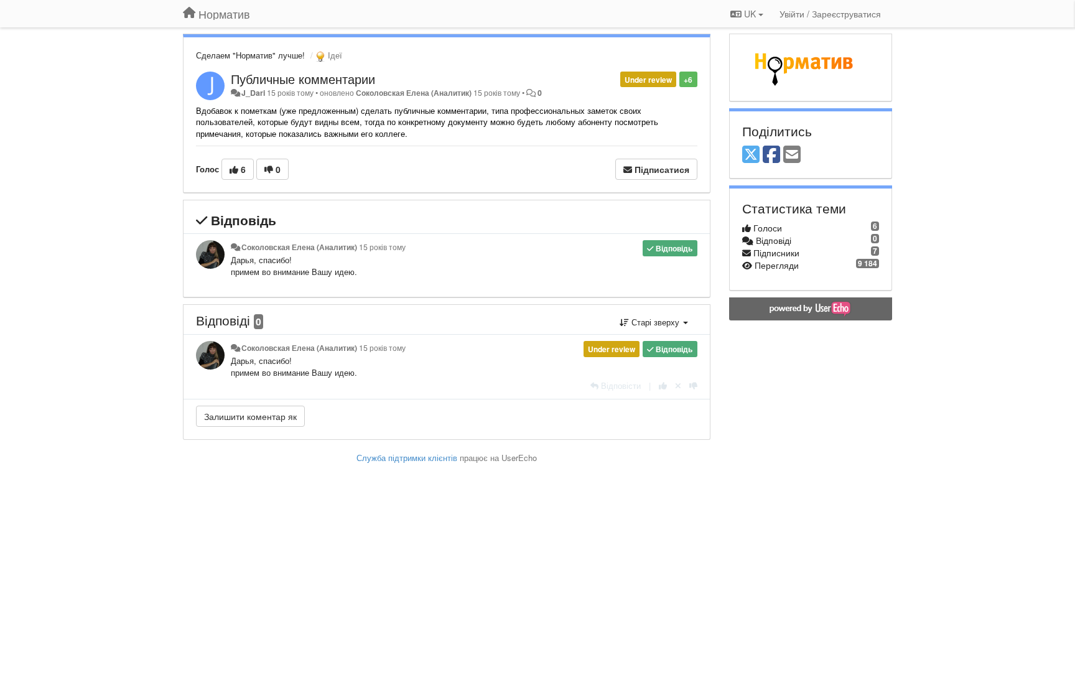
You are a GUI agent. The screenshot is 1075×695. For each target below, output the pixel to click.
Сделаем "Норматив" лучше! (250, 55)
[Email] (792, 155)
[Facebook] (771, 155)
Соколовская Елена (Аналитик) (414, 92)
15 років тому (382, 247)
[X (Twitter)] (751, 155)
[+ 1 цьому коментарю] (663, 385)
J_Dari (253, 92)
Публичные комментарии (303, 79)
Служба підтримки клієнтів (406, 458)
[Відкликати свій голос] (678, 385)
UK (750, 13)
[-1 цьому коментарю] (693, 385)
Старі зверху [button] (655, 322)
